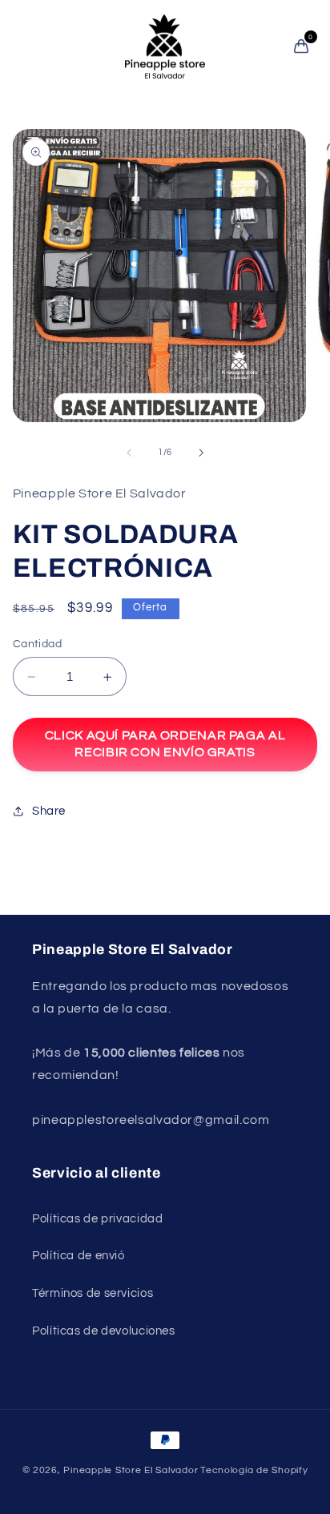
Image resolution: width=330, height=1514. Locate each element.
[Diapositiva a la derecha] (201, 452)
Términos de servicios (92, 1293)
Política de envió (78, 1256)
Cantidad (37, 644)
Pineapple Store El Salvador (130, 1470)
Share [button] (49, 811)
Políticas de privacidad (97, 1219)
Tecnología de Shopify (254, 1470)
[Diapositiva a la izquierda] (129, 452)
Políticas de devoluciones (103, 1331)
